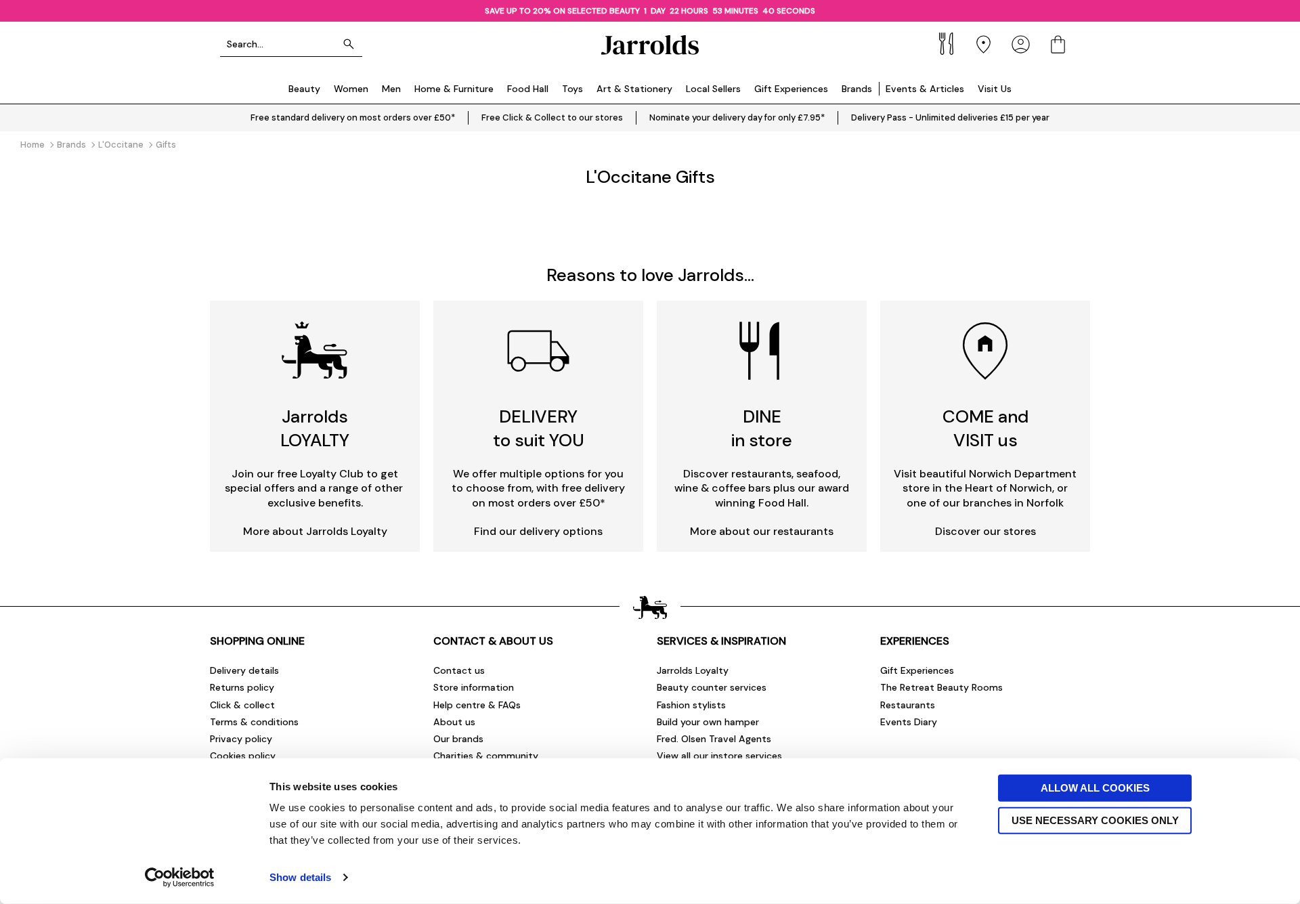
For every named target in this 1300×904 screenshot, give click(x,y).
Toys (572, 89)
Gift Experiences (791, 89)
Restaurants (907, 705)
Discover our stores (985, 531)
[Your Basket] (1058, 44)
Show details (300, 877)
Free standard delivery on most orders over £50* (353, 117)
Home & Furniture (454, 89)
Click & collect (242, 705)
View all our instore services (719, 756)
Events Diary (908, 722)
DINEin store (761, 428)
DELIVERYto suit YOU (538, 428)
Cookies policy (243, 756)
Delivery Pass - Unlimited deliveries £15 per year (950, 117)
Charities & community (485, 756)
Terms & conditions (254, 722)
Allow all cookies (1095, 788)
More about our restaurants (761, 531)
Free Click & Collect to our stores (552, 117)
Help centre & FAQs (477, 705)
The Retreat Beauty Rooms (941, 687)
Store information (473, 687)
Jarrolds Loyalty (693, 670)
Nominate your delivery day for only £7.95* (737, 117)
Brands (857, 89)
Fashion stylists (691, 705)
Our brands (458, 739)
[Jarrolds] (650, 44)
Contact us (459, 670)
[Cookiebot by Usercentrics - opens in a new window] (180, 877)
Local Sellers (713, 89)
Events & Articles (925, 89)
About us (454, 722)
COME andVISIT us (985, 428)
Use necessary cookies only (1095, 819)
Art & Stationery (634, 89)
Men (391, 89)
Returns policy (242, 687)
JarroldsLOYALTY (314, 428)
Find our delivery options (538, 531)
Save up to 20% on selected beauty (563, 10)
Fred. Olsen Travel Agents (714, 739)
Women (351, 89)
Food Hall (527, 89)
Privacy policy (241, 739)
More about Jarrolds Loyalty (315, 531)
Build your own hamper (708, 722)
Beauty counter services (711, 687)
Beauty (304, 89)
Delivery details (244, 670)
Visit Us (995, 89)
